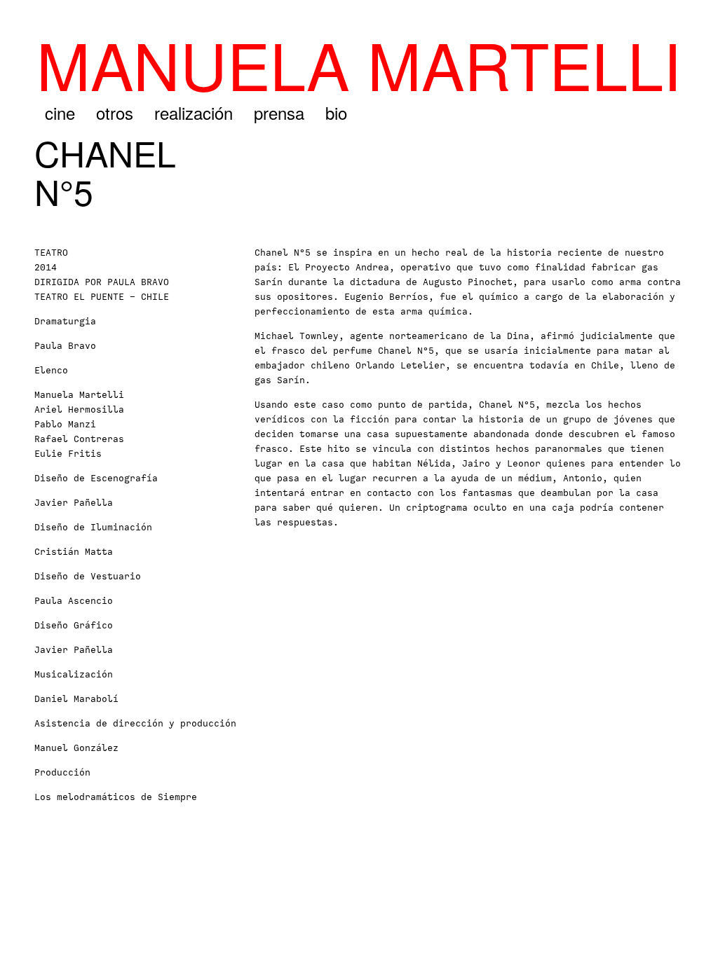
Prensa (279, 112)
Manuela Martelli (359, 63)
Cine (60, 112)
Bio (336, 112)
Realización (193, 112)
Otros (114, 112)
